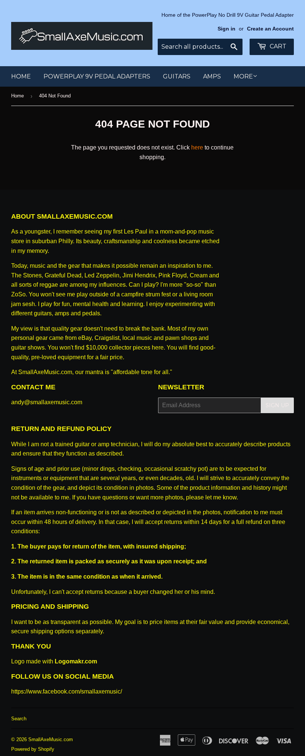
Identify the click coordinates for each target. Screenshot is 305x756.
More (243, 76)
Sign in (226, 29)
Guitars (176, 76)
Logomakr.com (76, 661)
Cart (277, 46)
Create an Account (270, 29)
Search (18, 718)
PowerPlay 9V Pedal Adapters (97, 76)
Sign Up (277, 405)
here (197, 147)
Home (21, 76)
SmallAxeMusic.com (50, 739)
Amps (212, 76)
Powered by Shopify (32, 749)
